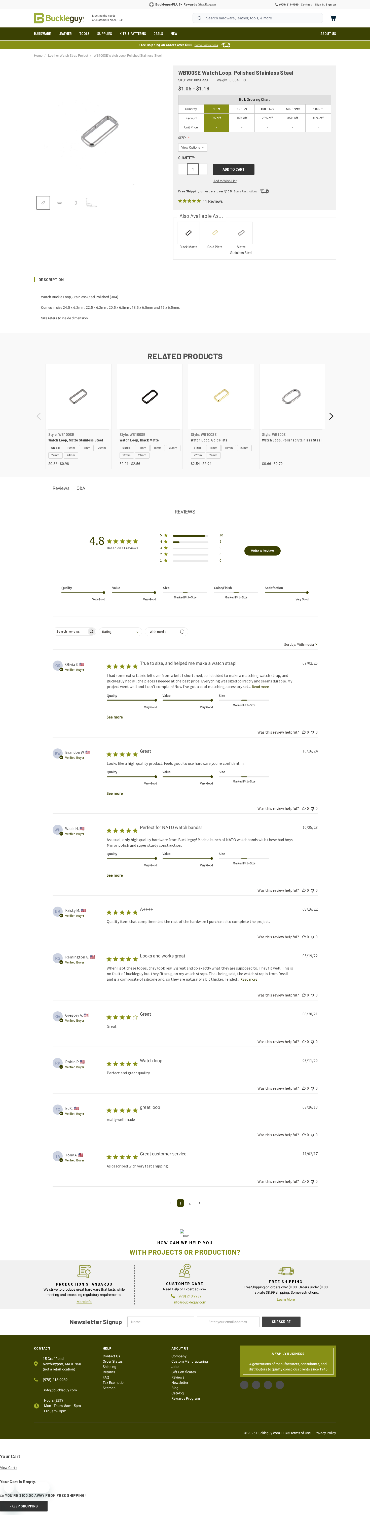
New (174, 34)
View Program (207, 4)
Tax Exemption (114, 1383)
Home (59, 18)
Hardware (42, 34)
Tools (84, 34)
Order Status (113, 1361)
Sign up (330, 4)
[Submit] (200, 18)
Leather (65, 34)
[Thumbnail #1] (59, 203)
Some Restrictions (206, 45)
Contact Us (111, 1356)
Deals (158, 34)
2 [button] (190, 1203)
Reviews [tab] (61, 488)
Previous (39, 416)
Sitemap (109, 1388)
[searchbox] (70, 631)
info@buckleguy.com (189, 1302)
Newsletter (179, 1383)
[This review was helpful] (304, 732)
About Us (328, 34)
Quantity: (186, 158)
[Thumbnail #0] (43, 203)
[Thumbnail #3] (92, 203)
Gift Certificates (183, 1372)
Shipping (109, 1367)
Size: (182, 138)
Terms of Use (300, 1433)
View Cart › (8, 1468)
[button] (185, 279)
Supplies (104, 34)
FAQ (106, 1377)
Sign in (319, 4)
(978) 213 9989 (189, 1296)
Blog (174, 1388)
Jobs (175, 1367)
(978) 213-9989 (288, 4)
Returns (109, 1372)
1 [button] (180, 1203)
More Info (84, 1302)
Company (179, 1356)
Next (331, 416)
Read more (260, 687)
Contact (306, 4)
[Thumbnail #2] (76, 203)
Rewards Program (185, 1398)
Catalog (177, 1393)
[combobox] (258, 18)
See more (115, 716)
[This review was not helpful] (312, 732)
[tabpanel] (78, 416)
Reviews (177, 1377)
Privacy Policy (325, 1433)
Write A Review (262, 550)
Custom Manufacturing (189, 1361)
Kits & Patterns (133, 34)
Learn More (286, 1299)
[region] (100, 203)
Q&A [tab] (81, 488)
